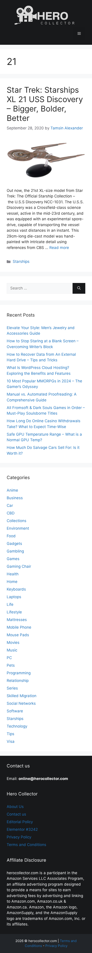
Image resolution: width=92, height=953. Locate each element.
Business (15, 498)
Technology (17, 726)
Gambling (15, 551)
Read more (59, 247)
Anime (12, 490)
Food (11, 536)
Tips (10, 734)
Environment (18, 528)
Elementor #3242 (22, 829)
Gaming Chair (19, 566)
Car (10, 505)
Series (12, 688)
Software (15, 711)
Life (10, 604)
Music (12, 650)
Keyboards (16, 589)
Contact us (16, 814)
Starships (21, 261)
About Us (15, 806)
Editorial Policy (20, 822)
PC (9, 657)
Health (13, 574)
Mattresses (17, 619)
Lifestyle (14, 612)
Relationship (18, 680)
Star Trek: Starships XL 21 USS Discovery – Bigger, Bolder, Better (45, 104)
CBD (11, 513)
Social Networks (21, 703)
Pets (11, 665)
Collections (16, 520)
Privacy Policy (19, 837)
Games (13, 559)
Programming (19, 673)
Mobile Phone (19, 627)
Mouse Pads (18, 635)
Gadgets (14, 543)
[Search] (79, 288)
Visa (11, 741)
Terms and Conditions (26, 844)
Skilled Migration (21, 696)
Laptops (14, 597)
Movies (13, 642)
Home (12, 581)
